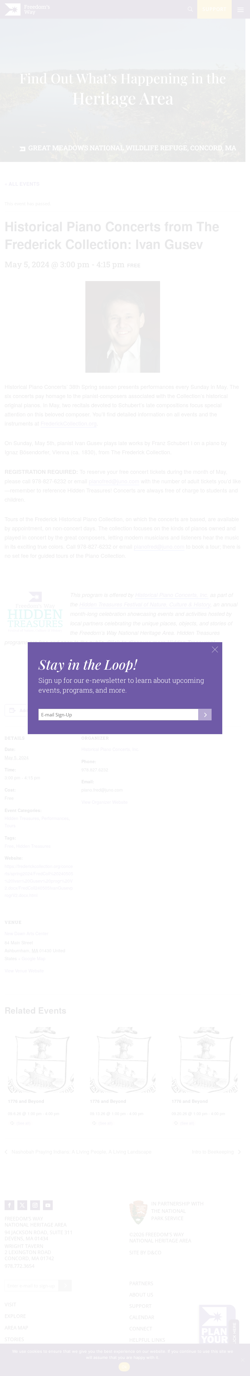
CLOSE (215, 649)
